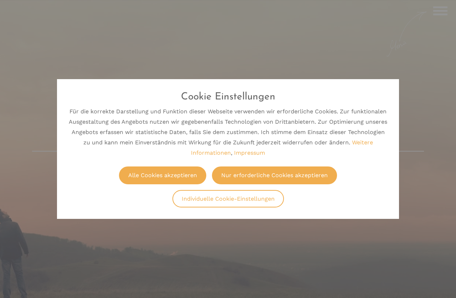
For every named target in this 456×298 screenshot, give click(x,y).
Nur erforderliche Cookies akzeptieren (274, 175)
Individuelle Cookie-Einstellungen (228, 198)
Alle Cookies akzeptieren (162, 175)
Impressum (249, 152)
